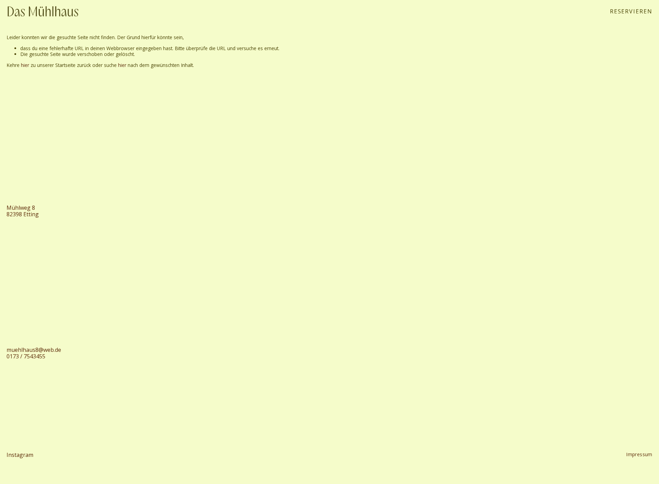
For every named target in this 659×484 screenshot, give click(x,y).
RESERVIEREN (631, 11)
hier (25, 65)
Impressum (639, 454)
